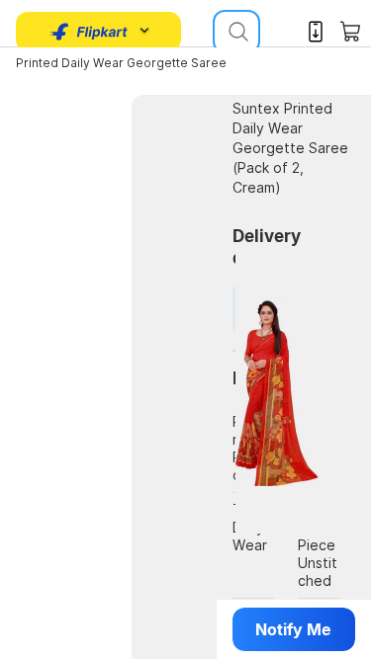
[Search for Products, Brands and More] (236, 31)
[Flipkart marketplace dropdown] (89, 31)
